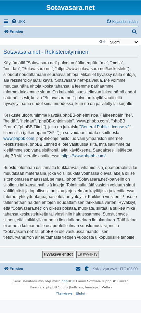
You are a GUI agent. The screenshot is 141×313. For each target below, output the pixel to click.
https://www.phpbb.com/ (83, 156)
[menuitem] (18, 21)
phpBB (67, 281)
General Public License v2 (105, 127)
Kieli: (102, 42)
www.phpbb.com (18, 138)
